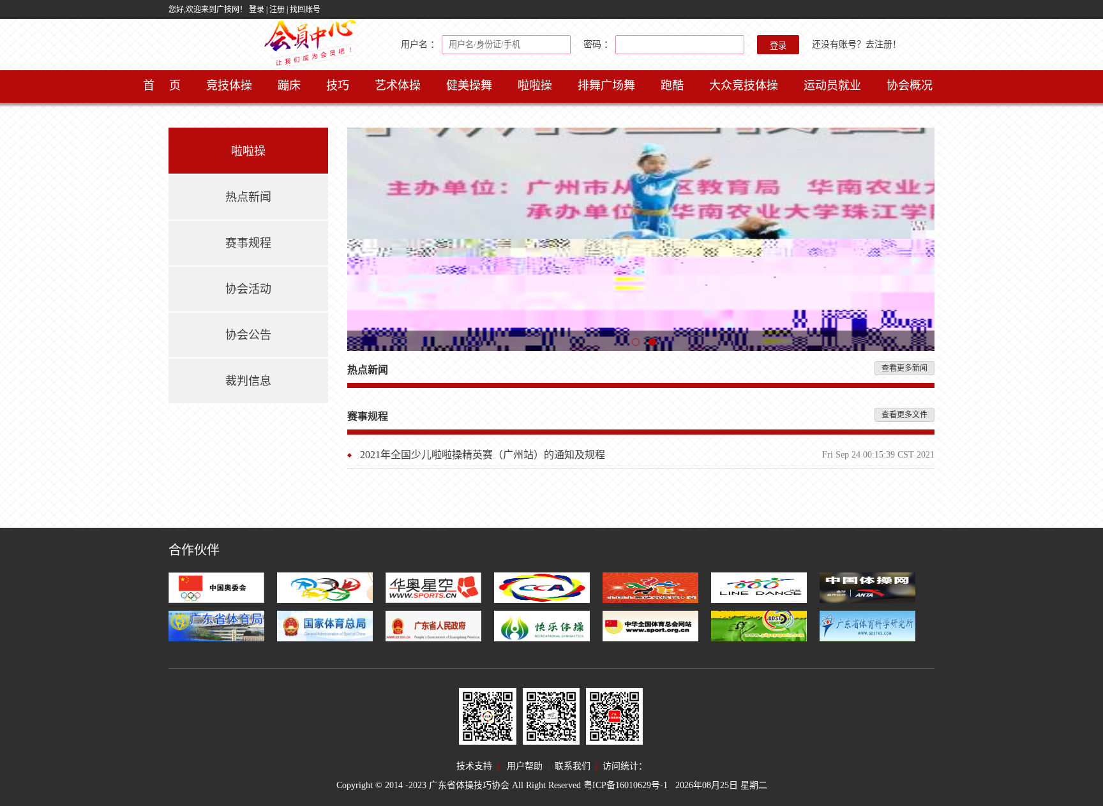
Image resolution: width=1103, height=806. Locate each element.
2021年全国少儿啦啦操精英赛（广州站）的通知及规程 (482, 454)
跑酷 (672, 85)
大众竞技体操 (743, 85)
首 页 (162, 85)
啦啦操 (535, 85)
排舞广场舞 (606, 85)
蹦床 (289, 85)
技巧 (337, 85)
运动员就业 (832, 85)
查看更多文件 (904, 414)
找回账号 (305, 9)
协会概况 (910, 85)
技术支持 (474, 766)
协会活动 (248, 289)
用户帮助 (525, 766)
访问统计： (625, 766)
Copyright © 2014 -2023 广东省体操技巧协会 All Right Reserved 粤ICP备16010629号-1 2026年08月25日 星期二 (551, 785)
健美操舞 (469, 85)
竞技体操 (229, 85)
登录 (256, 9)
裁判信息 (248, 381)
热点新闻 (248, 197)
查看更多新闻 (904, 368)
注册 (277, 9)
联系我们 (572, 766)
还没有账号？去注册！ (856, 44)
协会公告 (248, 335)
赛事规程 (248, 243)
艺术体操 (398, 85)
